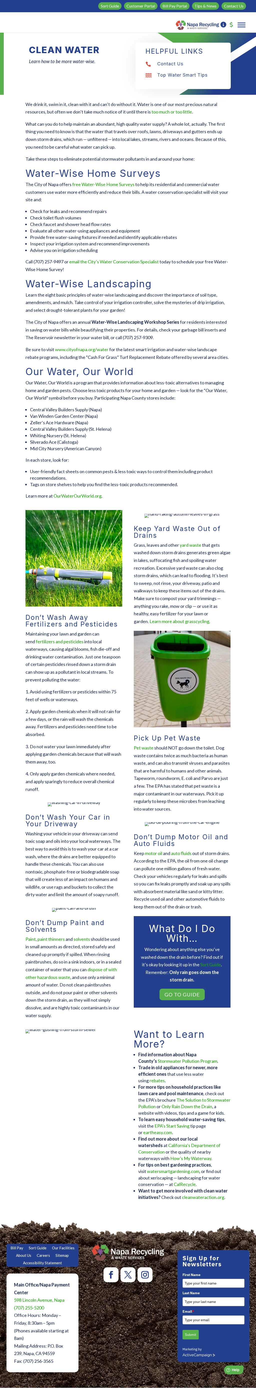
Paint (31, 939)
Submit (190, 1334)
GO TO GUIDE (182, 994)
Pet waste (144, 747)
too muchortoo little (172, 111)
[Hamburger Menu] (242, 24)
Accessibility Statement (42, 1263)
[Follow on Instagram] (145, 1274)
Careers (43, 1256)
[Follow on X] (128, 1274)
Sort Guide (110, 5)
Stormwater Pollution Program (187, 1061)
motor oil (153, 853)
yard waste (190, 545)
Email (188, 1311)
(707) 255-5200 (29, 1307)
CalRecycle (185, 1184)
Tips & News (205, 5)
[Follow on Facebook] (111, 1274)
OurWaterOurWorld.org (78, 496)
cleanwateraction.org (203, 1197)
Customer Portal (140, 5)
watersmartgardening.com (173, 1171)
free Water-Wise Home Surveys (103, 184)
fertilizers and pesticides (60, 641)
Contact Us (234, 5)
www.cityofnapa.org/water (81, 349)
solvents (82, 939)
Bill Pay (16, 1248)
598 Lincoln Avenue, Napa (39, 1300)
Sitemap (62, 1256)
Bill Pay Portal (174, 5)
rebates (157, 1080)
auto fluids (181, 853)
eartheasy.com (157, 1132)
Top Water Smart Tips (182, 75)
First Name (191, 1275)
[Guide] (223, 25)
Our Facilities (63, 1248)
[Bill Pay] (231, 25)
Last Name (191, 1293)
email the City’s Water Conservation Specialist (114, 261)
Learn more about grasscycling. (180, 621)
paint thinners (51, 939)
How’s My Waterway (190, 1158)
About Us (23, 1256)
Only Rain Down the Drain (187, 1106)
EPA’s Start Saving (172, 1126)
